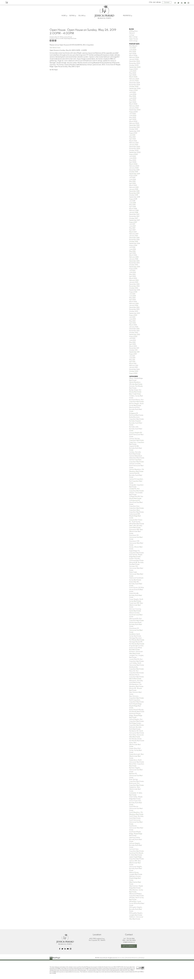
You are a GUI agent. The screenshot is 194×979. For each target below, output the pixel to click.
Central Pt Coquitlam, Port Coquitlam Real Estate (136, 481)
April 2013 (132, 323)
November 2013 (134, 309)
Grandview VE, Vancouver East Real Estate (136, 630)
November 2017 (134, 216)
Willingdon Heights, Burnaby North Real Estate (135, 909)
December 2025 (134, 61)
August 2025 (133, 69)
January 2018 (133, 212)
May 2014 (132, 297)
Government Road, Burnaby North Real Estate (135, 624)
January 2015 (133, 282)
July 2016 (132, 247)
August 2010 (133, 373)
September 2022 (134, 110)
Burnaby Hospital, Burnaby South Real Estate (135, 423)
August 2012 (133, 336)
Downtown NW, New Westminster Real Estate (136, 531)
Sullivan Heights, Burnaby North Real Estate (135, 845)
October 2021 (133, 129)
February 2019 (134, 187)
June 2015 (132, 272)
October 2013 (133, 311)
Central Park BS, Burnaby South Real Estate (135, 475)
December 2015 (134, 261)
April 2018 (132, 206)
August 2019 (133, 175)
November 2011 (134, 348)
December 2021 (134, 125)
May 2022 (132, 117)
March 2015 (133, 278)
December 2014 (134, 284)
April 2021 (132, 139)
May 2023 (132, 100)
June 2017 (132, 226)
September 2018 (134, 197)
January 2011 (133, 367)
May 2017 (132, 228)
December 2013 (134, 307)
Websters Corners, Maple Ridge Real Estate (135, 878)
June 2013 (132, 319)
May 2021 (132, 137)
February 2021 (134, 142)
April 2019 (132, 183)
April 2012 (132, 344)
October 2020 (134, 150)
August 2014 (133, 292)
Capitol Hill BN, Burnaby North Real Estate (135, 448)
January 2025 (134, 80)
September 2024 (134, 88)
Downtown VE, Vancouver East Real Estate (136, 537)
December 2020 (134, 146)
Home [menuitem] (64, 15)
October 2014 (133, 288)
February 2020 (134, 166)
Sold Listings (133, 40)
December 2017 (134, 214)
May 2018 (132, 204)
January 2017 (133, 235)
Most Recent (133, 46)
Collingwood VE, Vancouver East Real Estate (136, 502)
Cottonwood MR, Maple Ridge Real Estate (65, 38)
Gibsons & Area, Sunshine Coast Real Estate (135, 614)
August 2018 (133, 199)
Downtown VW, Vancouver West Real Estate (136, 543)
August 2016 (133, 245)
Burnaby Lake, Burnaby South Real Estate (135, 428)
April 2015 (132, 276)
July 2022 (132, 113)
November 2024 (134, 84)
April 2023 (132, 102)
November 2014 (134, 286)
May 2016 (132, 251)
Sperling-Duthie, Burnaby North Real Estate (135, 839)
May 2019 (132, 181)
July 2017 (132, 224)
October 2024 (133, 86)
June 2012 (132, 340)
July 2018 (132, 201)
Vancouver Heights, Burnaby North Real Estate (135, 868)
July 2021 (132, 135)
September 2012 (134, 334)
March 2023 (133, 104)
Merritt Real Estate (135, 678)
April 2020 (132, 162)
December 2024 (134, 82)
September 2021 (134, 131)
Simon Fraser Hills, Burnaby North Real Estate (135, 802)
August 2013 (133, 315)
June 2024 (132, 94)
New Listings (133, 37)
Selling (81, 15)
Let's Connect (129, 946)
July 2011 (132, 356)
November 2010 (134, 369)
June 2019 (132, 179)
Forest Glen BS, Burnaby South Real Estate (135, 583)
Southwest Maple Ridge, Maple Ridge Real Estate (135, 833)
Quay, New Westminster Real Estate (135, 744)
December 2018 (134, 191)
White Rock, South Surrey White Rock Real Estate (136, 903)
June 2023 (132, 98)
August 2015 (133, 268)
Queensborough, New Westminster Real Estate (136, 756)
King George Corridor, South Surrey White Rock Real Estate (136, 647)
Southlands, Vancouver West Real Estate (136, 827)
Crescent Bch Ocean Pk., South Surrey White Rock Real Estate (136, 521)
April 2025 (132, 75)
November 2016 (134, 239)
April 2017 (132, 230)
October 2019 (133, 172)
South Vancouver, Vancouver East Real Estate (136, 822)
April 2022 (132, 119)
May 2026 (132, 51)
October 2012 (133, 332)
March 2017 (133, 232)
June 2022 (132, 115)
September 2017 (134, 220)
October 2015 (133, 265)
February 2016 (134, 257)
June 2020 (132, 158)
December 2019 (134, 170)
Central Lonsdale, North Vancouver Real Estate (136, 465)
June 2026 (132, 49)
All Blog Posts (133, 31)
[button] (175, 3)
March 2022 (133, 121)
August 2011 (133, 354)
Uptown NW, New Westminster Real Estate (135, 862)
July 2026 (132, 48)
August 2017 (133, 222)
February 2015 (134, 280)
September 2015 (134, 266)
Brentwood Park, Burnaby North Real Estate (135, 409)
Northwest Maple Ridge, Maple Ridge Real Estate (135, 715)
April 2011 (132, 361)
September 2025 (134, 67)
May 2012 (132, 342)
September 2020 (135, 152)
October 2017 (133, 218)
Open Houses (133, 39)
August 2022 (133, 111)
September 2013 (134, 313)
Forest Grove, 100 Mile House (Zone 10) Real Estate (136, 589)
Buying (72, 15)
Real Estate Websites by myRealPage (135, 957)
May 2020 (132, 160)
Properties (127, 15)
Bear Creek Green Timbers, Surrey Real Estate (136, 395)
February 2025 (134, 79)
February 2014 (134, 303)
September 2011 (134, 352)
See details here (55, 47)
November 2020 (134, 148)
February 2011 (133, 365)
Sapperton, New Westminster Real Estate (135, 789)
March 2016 (133, 255)
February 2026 (134, 57)
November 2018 (134, 193)
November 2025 (134, 63)
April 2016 (132, 253)
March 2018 (133, 208)
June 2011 (132, 358)
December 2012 (134, 328)
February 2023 (134, 106)
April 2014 (132, 299)
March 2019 (133, 185)
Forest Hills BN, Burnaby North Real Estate (135, 595)
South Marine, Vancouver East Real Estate (136, 808)
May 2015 (132, 274)
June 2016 (132, 249)
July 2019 (132, 177)
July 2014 (132, 294)
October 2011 (133, 350)
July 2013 (132, 317)
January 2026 (134, 59)
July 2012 (132, 338)
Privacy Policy (121, 957)
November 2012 (134, 330)
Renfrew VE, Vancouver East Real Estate (136, 775)
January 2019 (133, 189)
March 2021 (133, 141)
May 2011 (132, 359)
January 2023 (134, 108)
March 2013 (133, 325)
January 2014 (133, 305)
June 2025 (132, 71)
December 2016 (134, 237)
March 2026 (133, 55)
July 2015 (132, 270)
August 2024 (133, 90)
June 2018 (132, 203)
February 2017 (133, 234)
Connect (166, 2)
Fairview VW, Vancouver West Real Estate (136, 568)
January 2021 (133, 144)
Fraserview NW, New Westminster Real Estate (136, 605)
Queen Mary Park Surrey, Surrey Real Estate (135, 750)
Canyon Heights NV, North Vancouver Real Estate (136, 434)
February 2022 (134, 123)
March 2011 (132, 363)
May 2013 (132, 321)
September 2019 (134, 173)
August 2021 (133, 133)
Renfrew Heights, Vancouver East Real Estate (136, 769)
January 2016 (133, 259)
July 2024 (132, 92)
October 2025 (133, 65)
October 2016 (133, 241)
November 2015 (134, 263)
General (132, 33)
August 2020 (133, 154)
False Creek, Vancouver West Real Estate (136, 574)
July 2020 (132, 156)
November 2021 (134, 127)
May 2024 (132, 96)
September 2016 (134, 243)
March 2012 (133, 346)
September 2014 (134, 290)
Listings (131, 35)
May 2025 (132, 73)
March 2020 (133, 164)
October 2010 (133, 371)
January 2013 (133, 327)
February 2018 (133, 210)
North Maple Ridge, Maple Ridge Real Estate (135, 705)
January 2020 (134, 168)
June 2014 (132, 296)
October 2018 (133, 195)
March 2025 (133, 77)
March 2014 (133, 301)
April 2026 (132, 53)
